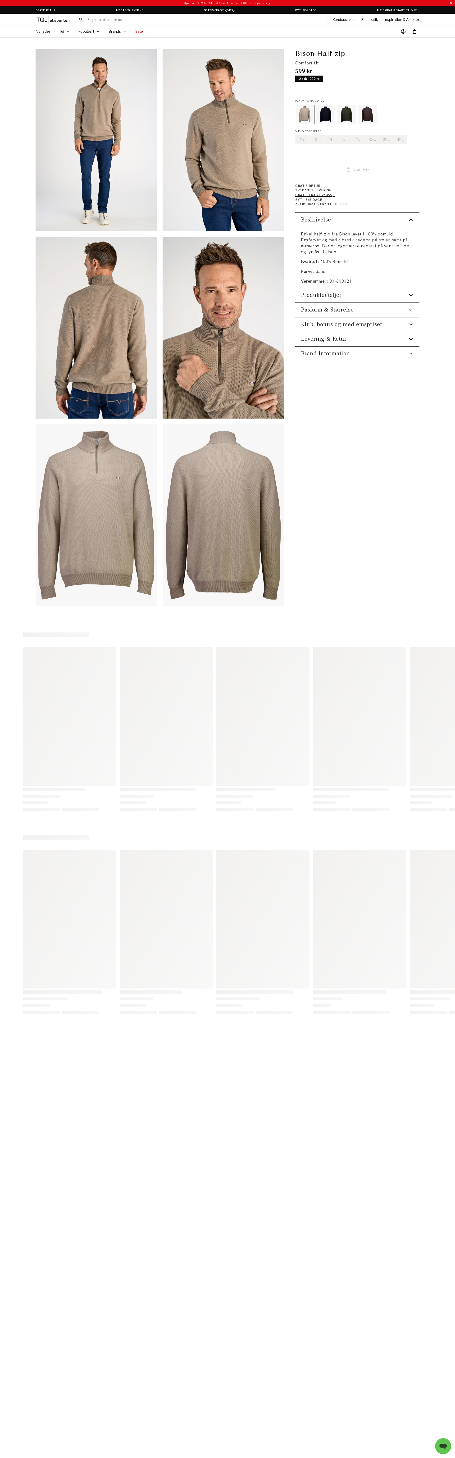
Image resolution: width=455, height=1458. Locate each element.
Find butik (369, 19)
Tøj (61, 31)
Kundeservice (343, 19)
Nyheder (43, 31)
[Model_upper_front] (223, 140)
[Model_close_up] (223, 328)
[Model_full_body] (96, 140)
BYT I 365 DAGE (305, 10)
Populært (86, 31)
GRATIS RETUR (45, 10)
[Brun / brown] (367, 114)
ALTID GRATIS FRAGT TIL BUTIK (398, 10)
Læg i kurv (361, 169)
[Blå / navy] (325, 114)
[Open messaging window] (443, 1446)
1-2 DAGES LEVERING (129, 10)
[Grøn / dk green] (346, 114)
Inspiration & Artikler (401, 19)
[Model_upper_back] (96, 328)
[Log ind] (403, 31)
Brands (115, 31)
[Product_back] (223, 515)
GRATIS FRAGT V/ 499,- (219, 10)
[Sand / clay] (304, 114)
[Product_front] (96, 515)
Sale (139, 31)
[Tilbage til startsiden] (53, 20)
